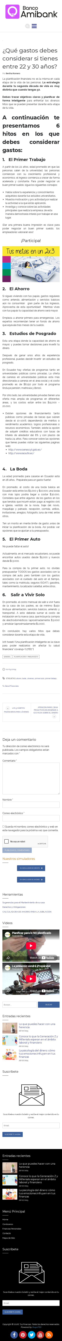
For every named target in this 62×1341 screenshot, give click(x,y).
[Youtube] (39, 1335)
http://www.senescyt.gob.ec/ (25, 449)
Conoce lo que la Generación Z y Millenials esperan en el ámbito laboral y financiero (38, 1039)
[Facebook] (13, 1335)
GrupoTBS (36, 1327)
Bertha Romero (13, 73)
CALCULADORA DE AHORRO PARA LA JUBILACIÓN (26, 911)
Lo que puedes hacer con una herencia (37, 1026)
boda (24, 678)
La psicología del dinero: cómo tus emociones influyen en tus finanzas (37, 1053)
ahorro (18, 678)
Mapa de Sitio (8, 1238)
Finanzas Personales (11, 1228)
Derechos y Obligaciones (13, 907)
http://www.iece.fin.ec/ (21, 453)
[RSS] (48, 1335)
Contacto (6, 1233)
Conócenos (7, 1224)
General (7, 657)
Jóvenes (30, 678)
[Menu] (34, 26)
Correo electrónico (13, 813)
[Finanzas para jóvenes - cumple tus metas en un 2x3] (30, 264)
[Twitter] (31, 1335)
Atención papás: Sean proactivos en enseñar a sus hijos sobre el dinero (45, 711)
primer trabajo (50, 678)
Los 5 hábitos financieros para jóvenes (16, 710)
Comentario (9, 760)
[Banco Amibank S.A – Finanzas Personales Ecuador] (30, 11)
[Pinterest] (22, 1335)
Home (5, 1219)
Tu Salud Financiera (10, 686)
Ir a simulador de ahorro (30, 879)
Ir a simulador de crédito (30, 868)
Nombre (7, 799)
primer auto (39, 678)
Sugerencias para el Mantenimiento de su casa (23, 902)
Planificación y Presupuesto (26, 657)
